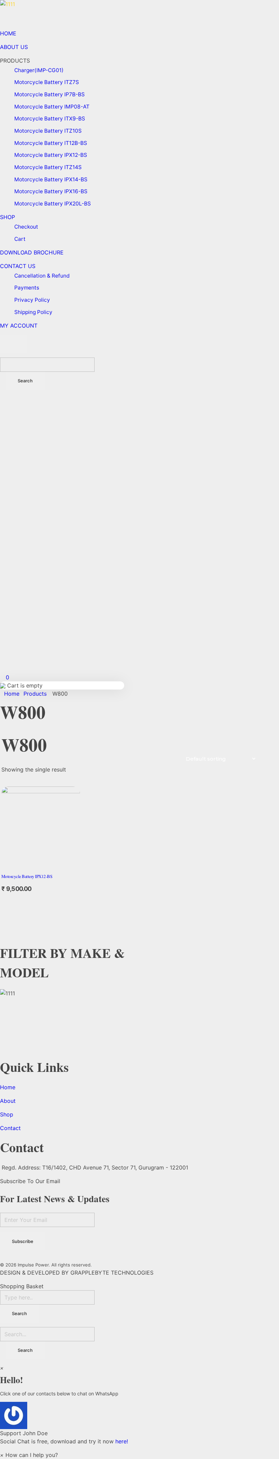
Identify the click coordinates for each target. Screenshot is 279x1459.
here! (121, 1441)
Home (11, 693)
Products (35, 693)
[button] (139, 1419)
